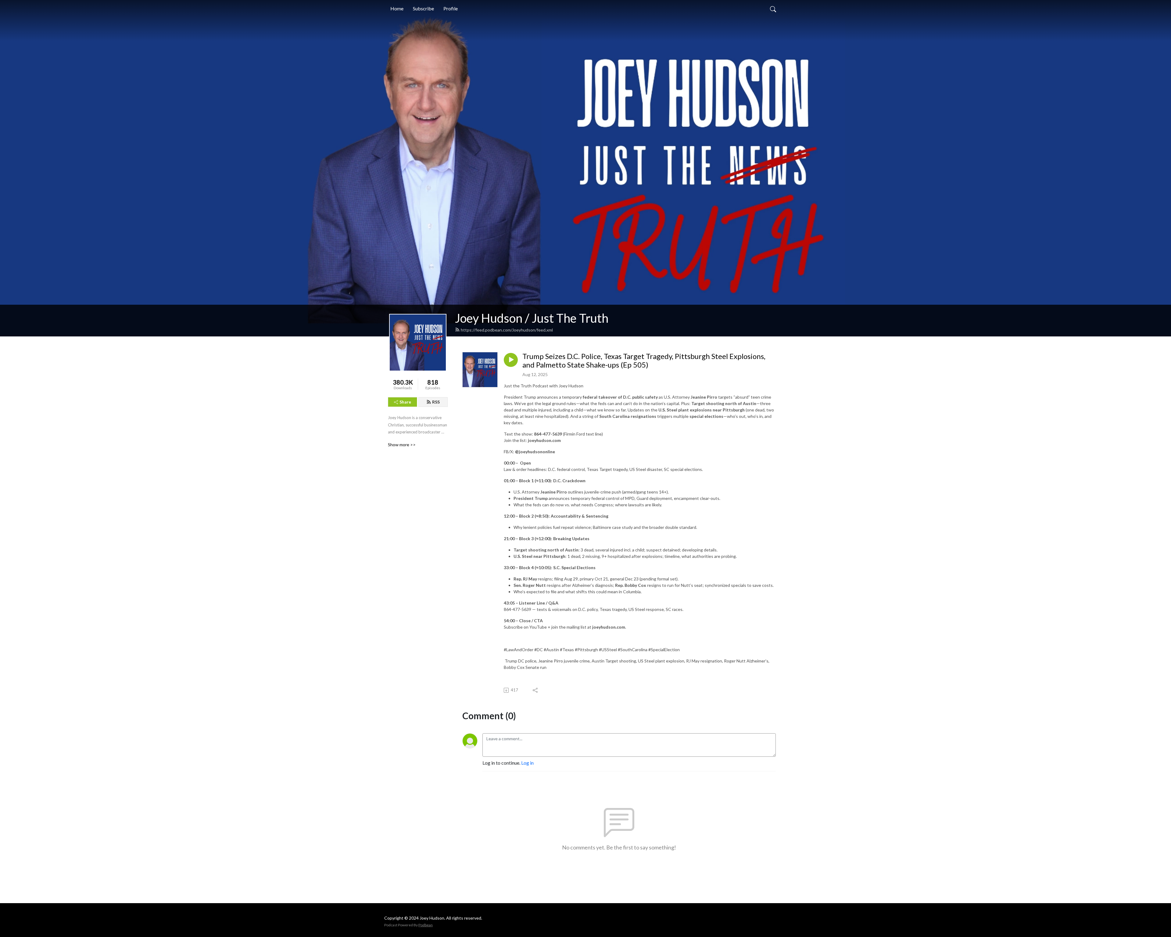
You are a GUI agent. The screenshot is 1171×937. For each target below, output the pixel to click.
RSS (436, 401)
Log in (527, 763)
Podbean (425, 925)
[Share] (535, 690)
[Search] (773, 8)
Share (405, 401)
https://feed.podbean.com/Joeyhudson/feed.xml (507, 329)
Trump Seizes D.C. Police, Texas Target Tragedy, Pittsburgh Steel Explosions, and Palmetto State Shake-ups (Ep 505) (643, 360)
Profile (450, 8)
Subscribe (423, 8)
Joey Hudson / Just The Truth (531, 318)
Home (396, 8)
